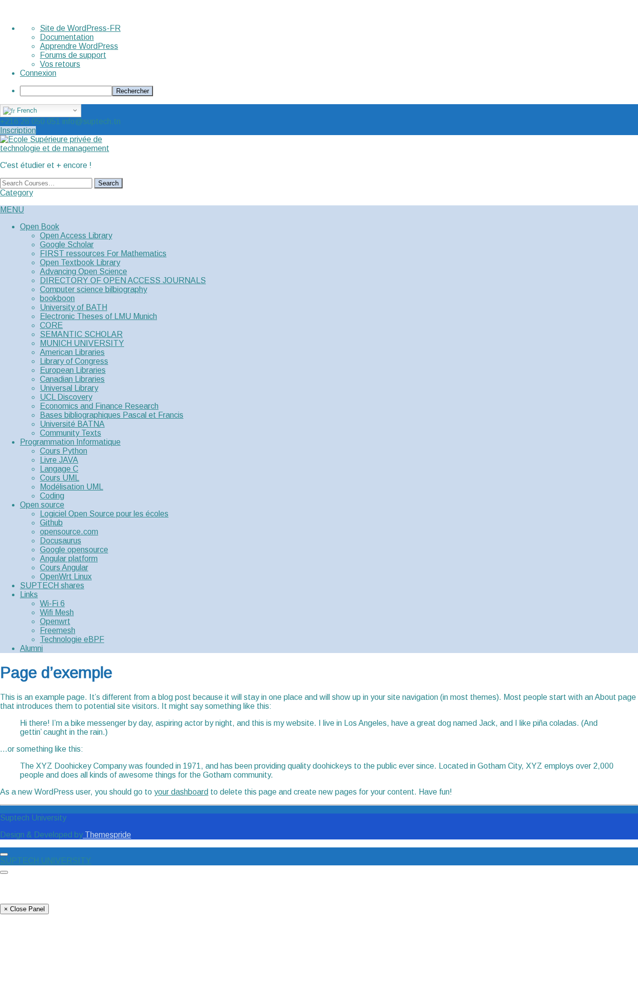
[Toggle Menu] (4, 854)
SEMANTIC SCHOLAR (81, 334)
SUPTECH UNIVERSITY (45, 860)
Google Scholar (67, 244)
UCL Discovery (66, 397)
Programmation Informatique (70, 442)
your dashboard (181, 792)
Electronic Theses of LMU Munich (98, 316)
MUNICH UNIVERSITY (82, 343)
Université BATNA (72, 424)
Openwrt (55, 621)
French (26, 110)
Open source (42, 504)
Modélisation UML (71, 487)
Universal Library (69, 388)
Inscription (18, 130)
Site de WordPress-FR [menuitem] (80, 28)
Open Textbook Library (80, 262)
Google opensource (74, 549)
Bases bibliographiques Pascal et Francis (111, 415)
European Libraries (73, 370)
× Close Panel (24, 909)
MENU (12, 209)
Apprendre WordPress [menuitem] (79, 46)
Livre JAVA (59, 460)
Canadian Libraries (72, 379)
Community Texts (70, 433)
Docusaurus (60, 540)
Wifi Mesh (57, 612)
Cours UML (59, 478)
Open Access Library (76, 235)
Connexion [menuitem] (38, 73)
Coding (52, 496)
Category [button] (16, 192)
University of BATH (73, 307)
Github (51, 522)
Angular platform (69, 558)
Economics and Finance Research (99, 406)
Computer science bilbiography (93, 289)
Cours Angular (64, 567)
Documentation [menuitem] (67, 37)
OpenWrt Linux (66, 576)
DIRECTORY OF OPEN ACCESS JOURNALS (123, 280)
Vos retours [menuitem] (60, 64)
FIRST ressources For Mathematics (103, 253)
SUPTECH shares (52, 585)
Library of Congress (74, 361)
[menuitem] (329, 91)
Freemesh (57, 630)
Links (29, 594)
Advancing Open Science (83, 271)
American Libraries (72, 352)
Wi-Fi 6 (52, 603)
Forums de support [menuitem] (73, 55)
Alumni (31, 648)
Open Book (39, 226)
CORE (51, 325)
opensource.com (69, 531)
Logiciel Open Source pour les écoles (104, 513)
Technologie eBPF (72, 639)
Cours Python (63, 451)
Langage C (59, 469)
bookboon (57, 298)
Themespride (107, 834)
